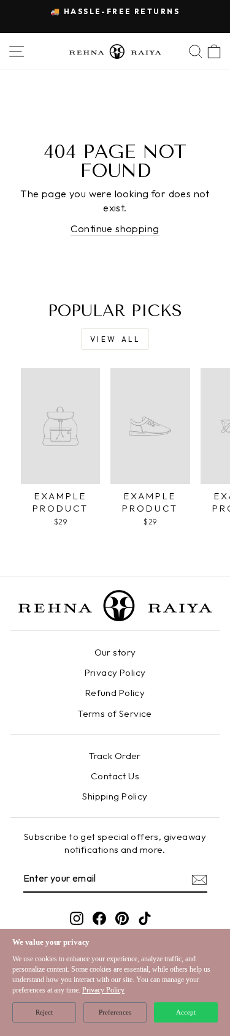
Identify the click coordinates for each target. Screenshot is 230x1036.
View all (115, 339)
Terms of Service (115, 713)
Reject (44, 1012)
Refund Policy (115, 692)
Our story (115, 652)
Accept (186, 1012)
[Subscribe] (199, 879)
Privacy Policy (115, 672)
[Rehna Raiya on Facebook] (99, 918)
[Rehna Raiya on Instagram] (76, 918)
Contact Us (115, 776)
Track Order (115, 756)
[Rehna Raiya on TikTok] (144, 918)
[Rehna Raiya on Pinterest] (122, 918)
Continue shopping (115, 228)
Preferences (115, 1012)
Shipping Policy (114, 796)
